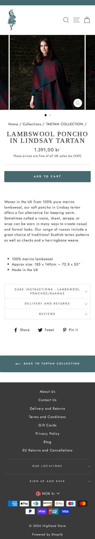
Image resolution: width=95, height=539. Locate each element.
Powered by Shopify (47, 534)
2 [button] (50, 115)
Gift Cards (47, 425)
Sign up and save (48, 481)
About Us (47, 391)
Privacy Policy (47, 433)
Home (13, 124)
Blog (47, 441)
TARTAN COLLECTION (64, 124)
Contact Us (47, 399)
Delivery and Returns (47, 303)
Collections (32, 124)
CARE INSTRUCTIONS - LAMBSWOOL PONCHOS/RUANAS (48, 291)
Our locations (47, 466)
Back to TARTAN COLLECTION (51, 363)
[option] (48, 72)
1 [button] (46, 115)
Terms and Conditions (47, 416)
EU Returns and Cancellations (47, 450)
